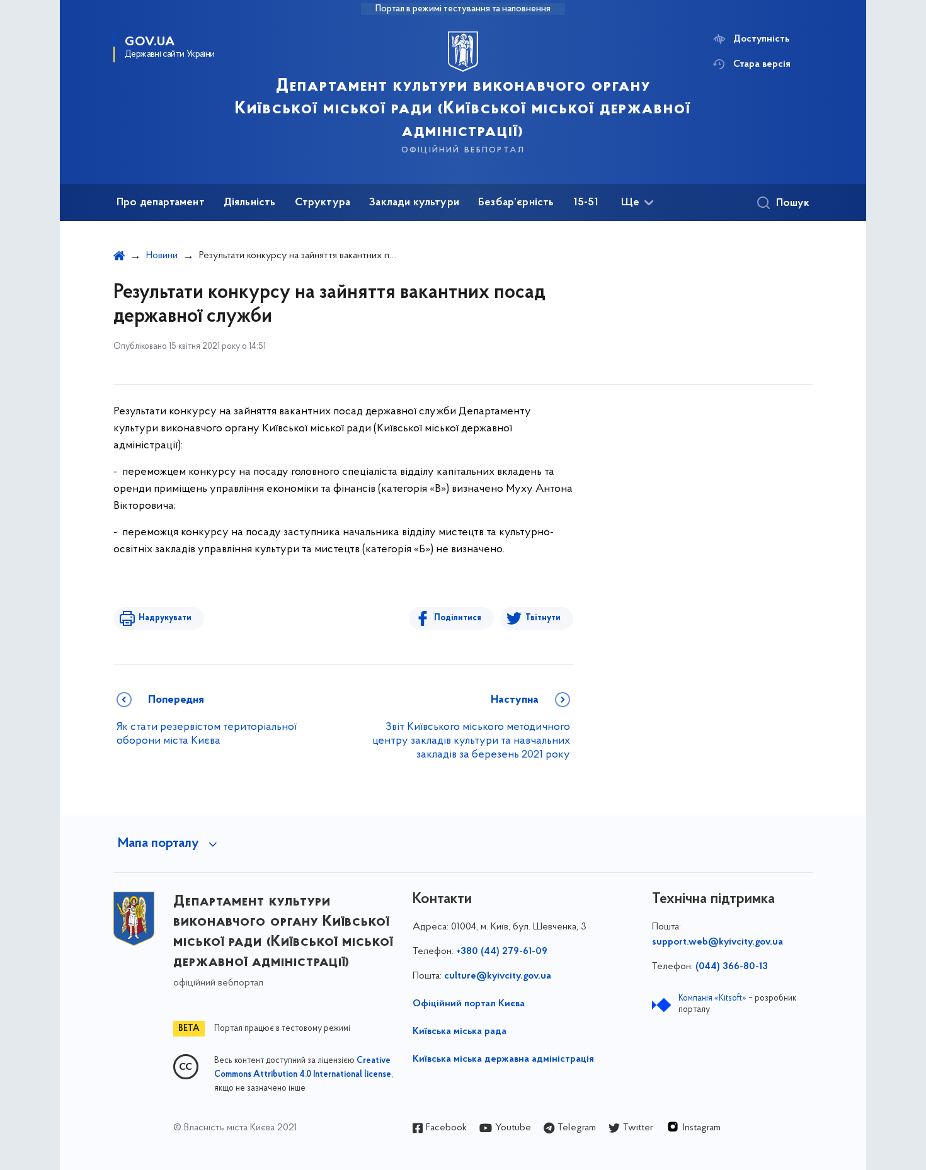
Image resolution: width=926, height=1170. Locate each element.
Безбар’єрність (516, 202)
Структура (323, 202)
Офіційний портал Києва (469, 1004)
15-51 (586, 202)
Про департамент (161, 202)
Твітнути (543, 618)
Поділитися (457, 618)
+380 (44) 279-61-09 (501, 951)
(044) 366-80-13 (731, 967)
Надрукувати (165, 618)
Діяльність (250, 202)
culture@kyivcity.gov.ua (497, 976)
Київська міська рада (459, 1031)
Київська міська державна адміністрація (503, 1059)
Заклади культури (414, 202)
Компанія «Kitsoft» (712, 998)
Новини (162, 256)
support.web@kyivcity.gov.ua (717, 942)
